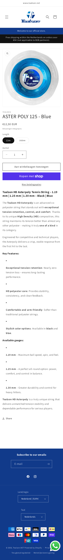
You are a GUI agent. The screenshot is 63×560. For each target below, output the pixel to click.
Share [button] (9, 418)
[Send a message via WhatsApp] (55, 546)
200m (24, 141)
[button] (6, 17)
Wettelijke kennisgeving (44, 553)
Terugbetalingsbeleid (21, 553)
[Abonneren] (48, 464)
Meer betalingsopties (31, 184)
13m (8, 140)
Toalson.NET (18, 547)
